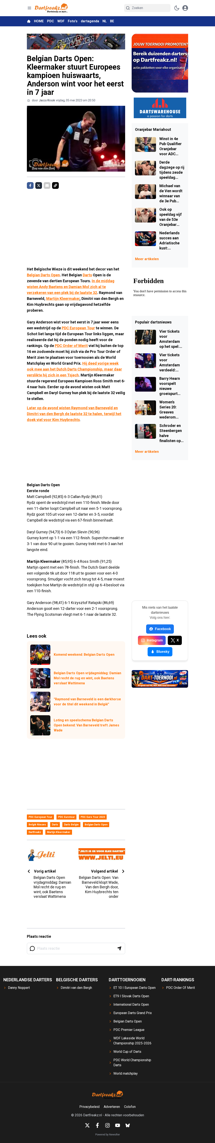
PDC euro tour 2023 (93, 817)
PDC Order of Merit (71, 345)
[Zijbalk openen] (29, 8)
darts (55, 824)
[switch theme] (177, 8)
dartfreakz (35, 832)
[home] (29, 21)
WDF (60, 21)
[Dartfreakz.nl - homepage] (51, 8)
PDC (50, 21)
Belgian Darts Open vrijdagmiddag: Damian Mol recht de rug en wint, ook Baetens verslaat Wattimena (87, 678)
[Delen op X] (38, 185)
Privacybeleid (89, 1107)
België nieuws (37, 824)
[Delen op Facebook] (30, 185)
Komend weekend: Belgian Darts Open (84, 655)
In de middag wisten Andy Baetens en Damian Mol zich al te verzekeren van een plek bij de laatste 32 (70, 287)
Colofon (130, 1107)
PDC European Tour (78, 328)
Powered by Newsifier (107, 1134)
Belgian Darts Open (43, 275)
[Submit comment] (119, 948)
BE (112, 21)
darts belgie (71, 824)
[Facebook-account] (97, 1125)
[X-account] (87, 1125)
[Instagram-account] (107, 1125)
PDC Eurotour (66, 817)
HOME (39, 21)
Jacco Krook (47, 100)
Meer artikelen (147, 259)
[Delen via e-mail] (47, 185)
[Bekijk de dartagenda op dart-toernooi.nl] (160, 679)
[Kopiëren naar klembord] (55, 185)
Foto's (72, 21)
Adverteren (112, 1107)
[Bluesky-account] (127, 1125)
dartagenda (90, 21)
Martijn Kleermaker (63, 298)
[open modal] (185, 8)
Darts (87, 275)
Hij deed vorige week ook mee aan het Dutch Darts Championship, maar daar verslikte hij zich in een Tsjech (74, 369)
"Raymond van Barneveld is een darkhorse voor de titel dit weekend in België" (87, 701)
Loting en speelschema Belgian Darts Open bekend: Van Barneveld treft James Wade (86, 725)
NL (104, 21)
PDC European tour (40, 817)
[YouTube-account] (117, 1125)
